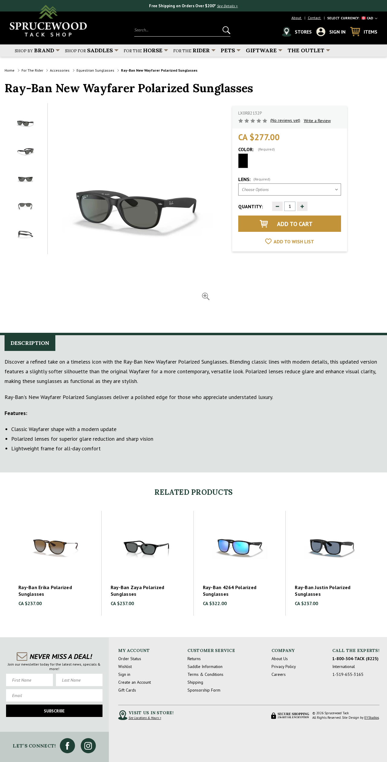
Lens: (254, 179)
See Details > (227, 6)
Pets (228, 50)
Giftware (261, 50)
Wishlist (125, 666)
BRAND (34, 50)
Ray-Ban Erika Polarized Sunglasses (45, 590)
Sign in (124, 674)
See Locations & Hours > (144, 718)
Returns (194, 658)
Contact (314, 17)
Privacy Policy (284, 666)
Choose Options (55, 546)
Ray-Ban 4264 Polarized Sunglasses (230, 590)
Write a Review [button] (317, 120)
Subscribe (54, 711)
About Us (280, 658)
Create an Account (134, 682)
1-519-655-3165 (347, 674)
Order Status (129, 658)
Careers (279, 674)
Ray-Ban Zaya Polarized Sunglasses (137, 590)
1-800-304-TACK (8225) (355, 658)
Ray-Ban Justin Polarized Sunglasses (322, 590)
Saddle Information (205, 666)
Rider (191, 50)
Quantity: (250, 206)
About (296, 17)
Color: (256, 149)
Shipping (195, 682)
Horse (143, 50)
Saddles (89, 50)
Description (30, 342)
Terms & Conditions (205, 674)
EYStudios (371, 717)
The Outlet (306, 50)
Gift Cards (127, 690)
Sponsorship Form (203, 690)
